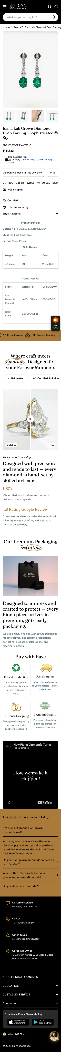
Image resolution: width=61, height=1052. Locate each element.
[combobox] (30, 17)
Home (6, 27)
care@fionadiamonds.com (25, 938)
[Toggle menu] (5, 7)
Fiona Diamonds (21, 1045)
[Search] (54, 17)
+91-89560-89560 (23, 922)
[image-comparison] (30, 419)
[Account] (49, 7)
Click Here (9, 853)
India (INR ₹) (14, 1034)
